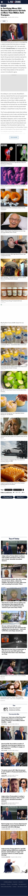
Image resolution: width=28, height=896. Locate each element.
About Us (15, 882)
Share (4, 21)
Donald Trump (8, 489)
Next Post (20, 497)
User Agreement (22, 884)
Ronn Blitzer (4, 17)
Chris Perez (4, 775)
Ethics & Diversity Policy (6, 886)
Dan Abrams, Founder (22, 886)
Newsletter (3, 884)
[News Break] (23, 492)
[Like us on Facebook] (15, 492)
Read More (14, 137)
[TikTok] (16, 492)
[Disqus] (14, 518)
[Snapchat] (22, 492)
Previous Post (8, 497)
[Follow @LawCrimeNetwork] (20, 492)
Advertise (21, 882)
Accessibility (14, 884)
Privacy (8, 884)
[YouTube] (13, 492)
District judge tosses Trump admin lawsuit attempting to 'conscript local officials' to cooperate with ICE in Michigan (14, 825)
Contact (14, 886)
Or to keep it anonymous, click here (14, 709)
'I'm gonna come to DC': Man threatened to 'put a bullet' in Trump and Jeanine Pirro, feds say (14, 771)
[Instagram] (17, 492)
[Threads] (19, 492)
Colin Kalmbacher (5, 828)
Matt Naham (4, 724)
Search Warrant (17, 489)
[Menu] (2, 2)
